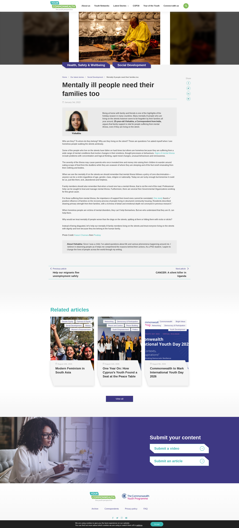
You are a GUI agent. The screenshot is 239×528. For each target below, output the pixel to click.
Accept (157, 524)
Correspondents (112, 509)
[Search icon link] (186, 5)
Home (64, 77)
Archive (95, 509)
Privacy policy (131, 509)
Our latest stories (77, 77)
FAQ (146, 509)
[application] (127, 5)
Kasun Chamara (81, 235)
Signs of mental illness (165, 153)
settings (139, 525)
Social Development (95, 77)
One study (158, 198)
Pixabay (97, 235)
